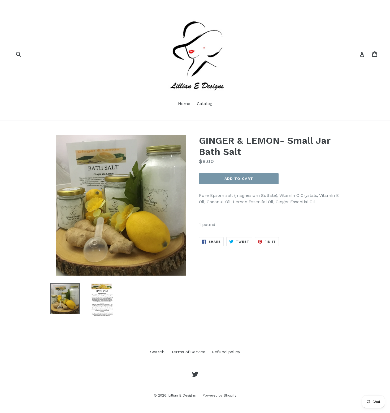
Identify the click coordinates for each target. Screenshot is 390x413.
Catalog (204, 103)
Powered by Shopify (219, 395)
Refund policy (226, 351)
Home (184, 103)
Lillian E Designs (182, 395)
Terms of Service (188, 351)
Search (157, 351)
